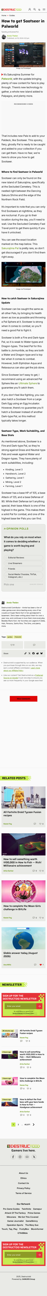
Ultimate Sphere (28, 383)
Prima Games (34, 1213)
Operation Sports (15, 1225)
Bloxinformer (37, 1229)
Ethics (24, 1178)
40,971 (27, 1124)
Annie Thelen (12, 36)
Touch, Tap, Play (9, 1229)
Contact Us (23, 1183)
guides (10, 637)
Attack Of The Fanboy (15, 1213)
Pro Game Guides (11, 1209)
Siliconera (11, 1217)
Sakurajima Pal (10, 248)
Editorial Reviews (16, 557)
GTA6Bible (23, 1233)
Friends (11, 568)
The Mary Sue (31, 1225)
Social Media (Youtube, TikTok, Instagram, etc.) (22, 575)
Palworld (7, 78)
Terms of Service (18, 1013)
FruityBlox (24, 1229)
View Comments (23, 698)
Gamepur (37, 1209)
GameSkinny (32, 1221)
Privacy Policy (30, 1013)
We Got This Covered (28, 1217)
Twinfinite (26, 1209)
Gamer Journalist (15, 1221)
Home (4, 15)
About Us (23, 1173)
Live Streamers (15, 563)
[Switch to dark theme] (39, 9)
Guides (12, 15)
